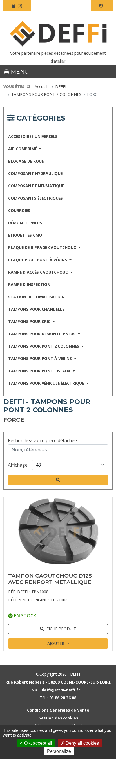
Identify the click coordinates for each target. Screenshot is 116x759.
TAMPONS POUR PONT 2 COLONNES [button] (44, 346)
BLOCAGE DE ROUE (26, 161)
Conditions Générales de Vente (58, 710)
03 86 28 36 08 (62, 697)
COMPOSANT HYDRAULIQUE (35, 173)
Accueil (41, 86)
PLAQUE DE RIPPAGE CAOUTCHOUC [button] (42, 247)
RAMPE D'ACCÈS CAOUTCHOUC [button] (38, 272)
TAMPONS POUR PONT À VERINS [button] (40, 358)
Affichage (18, 465)
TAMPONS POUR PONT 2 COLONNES (46, 94)
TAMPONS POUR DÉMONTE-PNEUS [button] (42, 333)
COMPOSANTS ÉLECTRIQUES (35, 198)
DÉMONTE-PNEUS (25, 222)
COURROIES (19, 210)
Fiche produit (61, 628)
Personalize (59, 751)
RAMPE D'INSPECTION (29, 284)
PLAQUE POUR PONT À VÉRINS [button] (38, 259)
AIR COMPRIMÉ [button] (23, 148)
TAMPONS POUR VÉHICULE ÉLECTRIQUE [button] (46, 383)
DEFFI (60, 86)
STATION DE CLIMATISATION (36, 296)
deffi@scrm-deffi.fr (61, 690)
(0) (19, 5)
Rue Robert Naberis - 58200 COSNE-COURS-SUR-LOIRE (58, 682)
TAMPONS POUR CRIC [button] (30, 321)
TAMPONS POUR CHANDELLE (36, 309)
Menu (19, 71)
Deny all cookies (81, 743)
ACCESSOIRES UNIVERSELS (32, 136)
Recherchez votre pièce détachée (42, 440)
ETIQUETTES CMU (25, 235)
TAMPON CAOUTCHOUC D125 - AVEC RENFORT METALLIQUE (51, 578)
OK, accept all (37, 743)
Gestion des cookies (58, 718)
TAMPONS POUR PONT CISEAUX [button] (40, 370)
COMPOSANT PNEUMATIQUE (36, 185)
